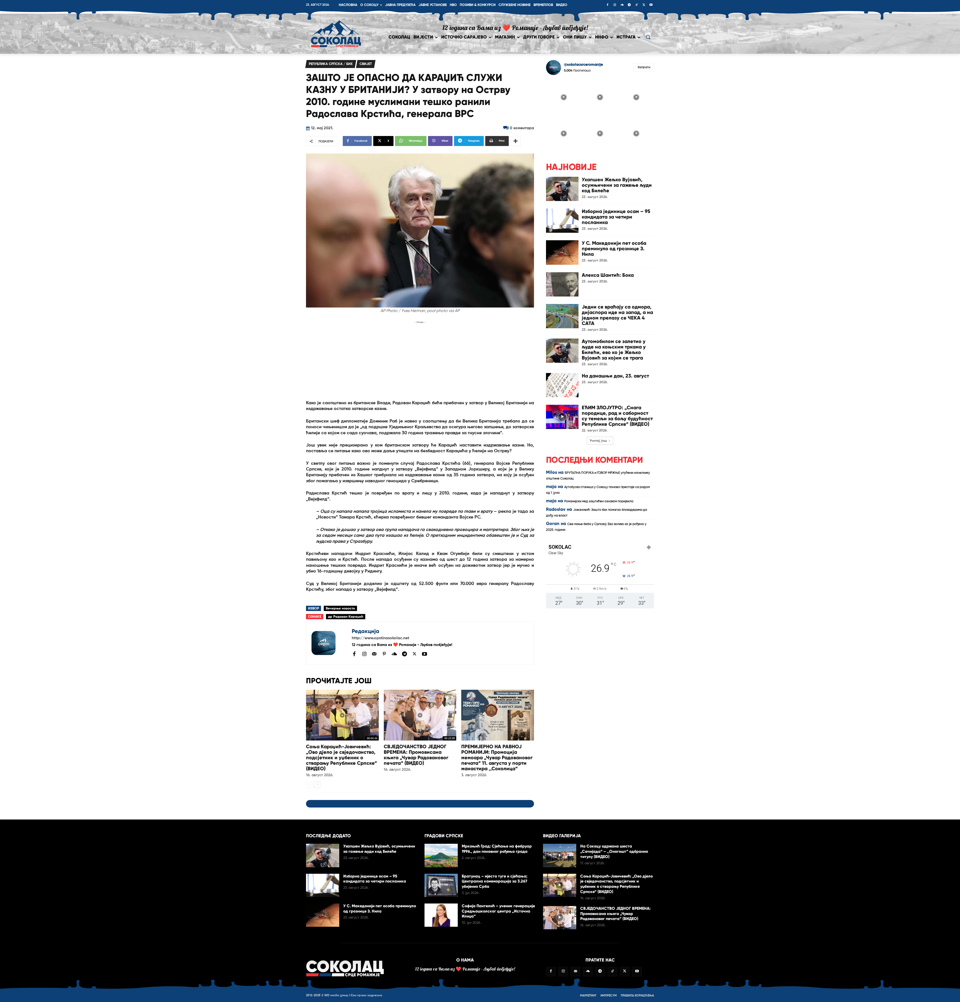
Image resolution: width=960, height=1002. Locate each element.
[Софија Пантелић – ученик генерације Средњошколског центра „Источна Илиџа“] (441, 915)
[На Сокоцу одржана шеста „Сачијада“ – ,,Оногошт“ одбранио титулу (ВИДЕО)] (559, 855)
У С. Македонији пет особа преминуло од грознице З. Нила (614, 248)
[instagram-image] (563, 96)
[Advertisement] (420, 360)
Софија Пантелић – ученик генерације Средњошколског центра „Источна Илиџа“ (498, 911)
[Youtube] (651, 5)
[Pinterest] (384, 654)
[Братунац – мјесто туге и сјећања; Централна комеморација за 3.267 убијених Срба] (441, 885)
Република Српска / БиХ (331, 64)
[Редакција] (329, 643)
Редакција (365, 631)
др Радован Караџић (345, 616)
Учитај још (598, 440)
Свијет (366, 64)
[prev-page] (309, 785)
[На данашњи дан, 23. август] (562, 385)
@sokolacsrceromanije (583, 64)
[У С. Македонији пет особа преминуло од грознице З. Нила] (562, 252)
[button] (648, 37)
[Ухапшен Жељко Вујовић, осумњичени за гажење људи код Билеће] (562, 189)
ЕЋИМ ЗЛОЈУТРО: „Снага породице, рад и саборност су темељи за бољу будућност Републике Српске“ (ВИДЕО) (617, 415)
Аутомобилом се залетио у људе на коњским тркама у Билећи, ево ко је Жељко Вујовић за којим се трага (614, 349)
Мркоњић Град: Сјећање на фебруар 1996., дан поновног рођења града (497, 849)
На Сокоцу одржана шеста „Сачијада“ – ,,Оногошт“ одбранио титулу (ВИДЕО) (614, 851)
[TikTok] (637, 5)
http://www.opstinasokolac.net (380, 638)
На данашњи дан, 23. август (615, 376)
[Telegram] (629, 5)
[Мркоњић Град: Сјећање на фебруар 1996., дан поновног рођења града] (441, 855)
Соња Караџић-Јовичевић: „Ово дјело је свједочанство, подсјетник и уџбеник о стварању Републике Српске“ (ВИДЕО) (341, 758)
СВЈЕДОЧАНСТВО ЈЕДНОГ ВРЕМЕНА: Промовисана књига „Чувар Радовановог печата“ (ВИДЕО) (416, 755)
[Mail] (374, 653)
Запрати (644, 67)
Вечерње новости (340, 608)
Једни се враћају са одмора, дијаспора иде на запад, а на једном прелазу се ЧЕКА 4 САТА (617, 315)
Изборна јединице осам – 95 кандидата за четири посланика (616, 216)
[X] (644, 5)
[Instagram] (615, 5)
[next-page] (317, 785)
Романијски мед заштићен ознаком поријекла (598, 501)
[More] (515, 141)
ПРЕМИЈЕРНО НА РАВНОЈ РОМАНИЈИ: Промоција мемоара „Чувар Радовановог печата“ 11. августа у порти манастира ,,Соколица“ (496, 758)
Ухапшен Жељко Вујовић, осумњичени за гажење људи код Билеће (617, 185)
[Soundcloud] (622, 5)
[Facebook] (607, 5)
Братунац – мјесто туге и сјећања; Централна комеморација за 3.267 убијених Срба (495, 881)
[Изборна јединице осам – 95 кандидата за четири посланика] (562, 220)
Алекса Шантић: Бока (608, 275)
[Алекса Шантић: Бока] (562, 284)
